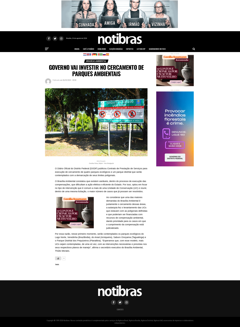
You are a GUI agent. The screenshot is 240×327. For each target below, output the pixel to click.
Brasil (77, 49)
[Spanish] (107, 54)
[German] (94, 54)
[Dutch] (84, 54)
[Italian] (98, 54)
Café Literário (88, 49)
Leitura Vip (141, 49)
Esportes (129, 49)
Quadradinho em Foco (157, 49)
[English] (88, 54)
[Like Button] (58, 258)
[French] (91, 54)
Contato (120, 309)
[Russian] (104, 54)
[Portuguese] (101, 54)
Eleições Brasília (115, 49)
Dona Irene (102, 49)
